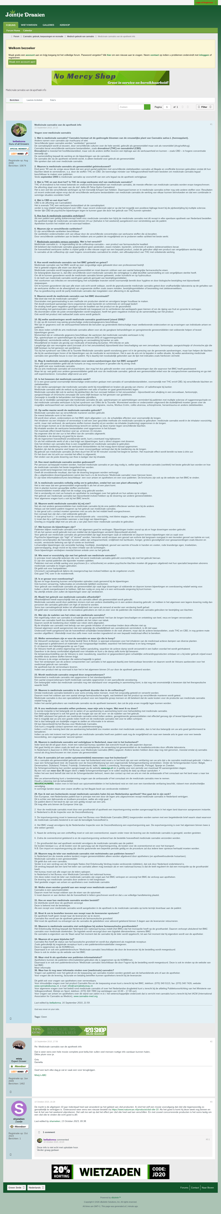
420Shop (65, 24)
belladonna (55, 1002)
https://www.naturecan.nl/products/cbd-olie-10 (135, 1109)
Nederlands (35, 1187)
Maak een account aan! (22, 61)
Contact (195, 1187)
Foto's (53, 100)
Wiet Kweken (29, 24)
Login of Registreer (204, 2)
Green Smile (15, 1187)
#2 (211, 1041)
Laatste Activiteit (34, 100)
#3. (208, 1139)
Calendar (27, 30)
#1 (211, 124)
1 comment (49, 1132)
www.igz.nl (107, 768)
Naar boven (208, 1187)
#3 (211, 1102)
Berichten (14, 100)
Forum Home (13, 30)
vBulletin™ (116, 1197)
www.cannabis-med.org (86, 996)
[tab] (14, 100)
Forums (11, 25)
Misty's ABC (40, 1075)
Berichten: (14, 165)
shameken (55, 1121)
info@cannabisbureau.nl (80, 986)
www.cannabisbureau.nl (46, 986)
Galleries (48, 24)
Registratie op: (16, 160)
